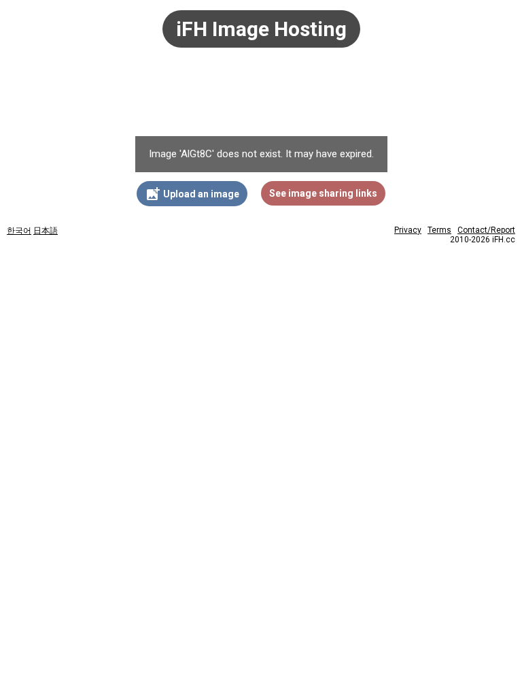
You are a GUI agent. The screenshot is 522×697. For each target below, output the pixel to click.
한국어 (19, 231)
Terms (439, 230)
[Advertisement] (261, 98)
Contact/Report (486, 230)
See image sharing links (323, 193)
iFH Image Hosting (261, 29)
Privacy (407, 230)
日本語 (45, 231)
